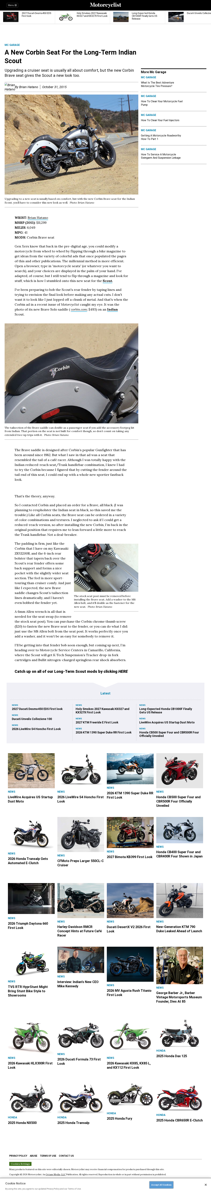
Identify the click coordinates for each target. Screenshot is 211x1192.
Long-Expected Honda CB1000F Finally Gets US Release (165, 710)
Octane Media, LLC (56, 1174)
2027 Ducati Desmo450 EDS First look (37, 709)
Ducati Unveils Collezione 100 (32, 719)
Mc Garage (12, 45)
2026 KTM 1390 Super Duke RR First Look (104, 732)
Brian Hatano (28, 87)
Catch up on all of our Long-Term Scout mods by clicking (71, 671)
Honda (161, 1050)
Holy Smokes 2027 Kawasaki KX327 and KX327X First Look (102, 710)
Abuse (33, 1156)
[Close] (205, 1184)
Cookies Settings (20, 1163)
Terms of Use (48, 1156)
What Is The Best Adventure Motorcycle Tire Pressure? (157, 84)
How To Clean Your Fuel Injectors (160, 120)
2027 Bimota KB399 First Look (129, 857)
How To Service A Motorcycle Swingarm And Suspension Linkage (161, 156)
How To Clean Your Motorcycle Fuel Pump (162, 103)
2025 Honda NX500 (22, 1123)
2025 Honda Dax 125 (171, 1056)
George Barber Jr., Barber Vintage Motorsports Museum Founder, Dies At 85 (179, 997)
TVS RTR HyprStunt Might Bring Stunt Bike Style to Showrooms (28, 991)
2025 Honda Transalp (73, 1123)
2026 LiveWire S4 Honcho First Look (36, 729)
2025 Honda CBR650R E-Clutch (179, 1120)
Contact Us (66, 1156)
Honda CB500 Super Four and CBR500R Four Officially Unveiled (169, 734)
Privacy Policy (18, 1156)
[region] (105, 1185)
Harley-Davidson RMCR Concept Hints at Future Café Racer (79, 931)
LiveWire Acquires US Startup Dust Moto (167, 722)
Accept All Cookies (161, 1184)
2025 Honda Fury (119, 1118)
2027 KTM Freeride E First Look (97, 722)
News (15, 705)
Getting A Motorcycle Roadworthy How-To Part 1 (161, 137)
